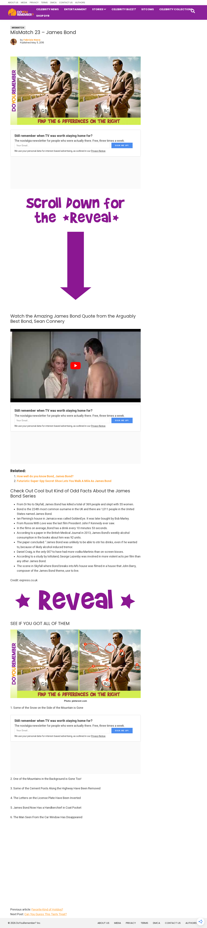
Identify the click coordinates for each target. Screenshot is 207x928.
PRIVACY (34, 2)
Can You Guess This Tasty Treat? (45, 914)
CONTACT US (66, 2)
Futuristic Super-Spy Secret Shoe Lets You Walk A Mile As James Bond (64, 481)
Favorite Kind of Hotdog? (47, 909)
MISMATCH (18, 27)
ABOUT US (13, 2)
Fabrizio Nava (31, 39)
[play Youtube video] (75, 365)
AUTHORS (80, 2)
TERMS (44, 2)
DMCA (53, 2)
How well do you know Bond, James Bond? (45, 476)
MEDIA (24, 2)
